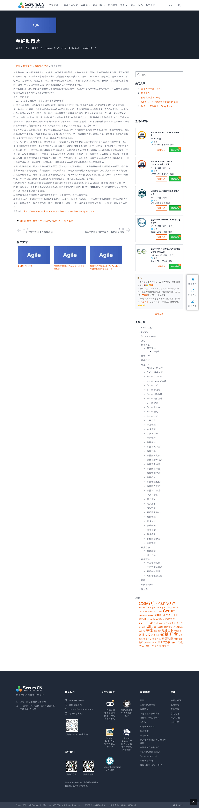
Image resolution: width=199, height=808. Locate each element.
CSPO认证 (166, 603)
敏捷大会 (145, 344)
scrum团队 (145, 618)
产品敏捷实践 (153, 562)
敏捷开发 (37, 220)
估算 (144, 626)
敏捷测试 (157, 638)
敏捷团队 (168, 630)
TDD (150, 622)
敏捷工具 (151, 450)
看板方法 (151, 507)
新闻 (143, 580)
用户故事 (151, 503)
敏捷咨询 (85, 5)
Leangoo (151, 607)
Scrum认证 (152, 415)
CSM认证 (148, 603)
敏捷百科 (145, 559)
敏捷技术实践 (153, 472)
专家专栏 (151, 420)
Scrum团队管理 (154, 398)
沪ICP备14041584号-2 (95, 805)
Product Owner (155, 611)
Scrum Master (148, 336)
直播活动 (151, 550)
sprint (23, 220)
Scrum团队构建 (154, 394)
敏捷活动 (145, 547)
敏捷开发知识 (153, 464)
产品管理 (151, 424)
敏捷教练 (145, 360)
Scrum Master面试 (156, 380)
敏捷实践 (151, 442)
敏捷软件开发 (153, 486)
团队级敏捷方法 (154, 566)
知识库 (144, 588)
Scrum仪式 (152, 385)
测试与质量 (152, 494)
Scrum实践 (152, 402)
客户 (133, 5)
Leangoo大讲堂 (164, 607)
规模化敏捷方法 (154, 575)
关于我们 (150, 5)
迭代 (156, 646)
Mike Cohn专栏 (155, 367)
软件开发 (149, 645)
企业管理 (151, 429)
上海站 (156, 351)
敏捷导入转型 (153, 446)
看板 (173, 642)
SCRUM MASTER (166, 615)
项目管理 (164, 645)
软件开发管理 (153, 538)
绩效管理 (151, 516)
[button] (179, 5)
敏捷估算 (157, 631)
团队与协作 (152, 433)
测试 (141, 642)
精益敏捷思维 (153, 571)
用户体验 (151, 499)
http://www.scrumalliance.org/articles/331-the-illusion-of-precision (59, 211)
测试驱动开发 (150, 642)
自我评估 (151, 529)
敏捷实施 (177, 630)
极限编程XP (147, 584)
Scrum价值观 (153, 389)
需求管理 (151, 542)
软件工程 (68, 220)
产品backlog (159, 623)
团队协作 (158, 626)
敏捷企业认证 (71, 5)
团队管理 (151, 437)
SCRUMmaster (146, 615)
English (179, 805)
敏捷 (29, 220)
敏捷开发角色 (153, 468)
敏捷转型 (167, 638)
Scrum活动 (152, 411)
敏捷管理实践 (41, 65)
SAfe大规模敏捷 (155, 372)
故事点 (142, 630)
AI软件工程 (146, 327)
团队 (150, 626)
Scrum (144, 331)
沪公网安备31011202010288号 (123, 805)
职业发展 (151, 521)
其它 (143, 340)
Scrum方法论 (153, 407)
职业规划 (151, 525)
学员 (140, 5)
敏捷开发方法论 (154, 459)
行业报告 (151, 534)
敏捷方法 (147, 638)
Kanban (142, 607)
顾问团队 (112, 5)
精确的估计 (57, 220)
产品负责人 (171, 622)
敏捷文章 (27, 65)
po (146, 611)
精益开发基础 (153, 512)
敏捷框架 (151, 477)
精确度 (47, 220)
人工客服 (144, 301)
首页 (18, 65)
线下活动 (151, 348)
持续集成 (178, 626)
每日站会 (178, 638)
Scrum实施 (157, 619)
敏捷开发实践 (153, 455)
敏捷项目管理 (153, 490)
